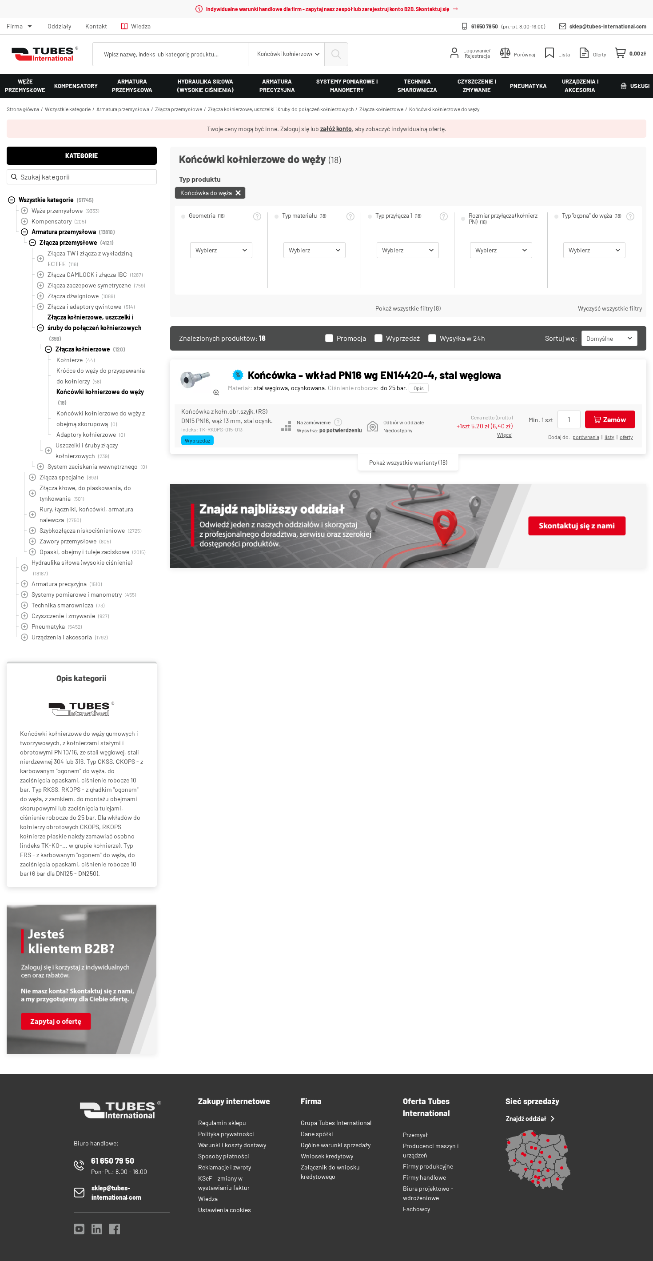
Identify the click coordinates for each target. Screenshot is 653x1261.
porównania (586, 437)
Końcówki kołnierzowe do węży (444, 109)
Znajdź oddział (526, 1118)
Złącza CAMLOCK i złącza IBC (95, 274)
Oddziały (59, 26)
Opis (419, 388)
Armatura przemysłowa (132, 86)
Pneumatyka (528, 85)
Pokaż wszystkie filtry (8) (408, 308)
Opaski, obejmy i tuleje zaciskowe (92, 551)
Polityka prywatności (226, 1133)
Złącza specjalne (69, 477)
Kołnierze (75, 359)
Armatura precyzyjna (277, 86)
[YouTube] (79, 1231)
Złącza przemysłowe (178, 109)
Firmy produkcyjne (428, 1166)
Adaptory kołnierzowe (90, 434)
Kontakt (96, 26)
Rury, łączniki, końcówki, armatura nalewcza (86, 514)
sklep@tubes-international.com (607, 26)
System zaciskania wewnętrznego (97, 466)
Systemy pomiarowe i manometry (347, 86)
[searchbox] (170, 54)
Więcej (505, 434)
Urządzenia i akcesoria (580, 86)
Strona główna (23, 109)
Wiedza (141, 26)
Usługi (639, 85)
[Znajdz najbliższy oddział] (408, 565)
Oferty (626, 436)
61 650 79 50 (484, 26)
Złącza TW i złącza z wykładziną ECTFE (90, 258)
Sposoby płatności (223, 1156)
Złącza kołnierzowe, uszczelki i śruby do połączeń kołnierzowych (281, 109)
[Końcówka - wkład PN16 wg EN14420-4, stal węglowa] (197, 379)
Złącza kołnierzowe (381, 109)
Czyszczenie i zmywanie (477, 86)
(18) (408, 462)
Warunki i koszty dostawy (232, 1145)
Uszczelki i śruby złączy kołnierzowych (87, 450)
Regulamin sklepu (222, 1122)
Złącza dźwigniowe (81, 295)
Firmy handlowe (424, 1177)
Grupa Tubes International (336, 1122)
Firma (15, 26)
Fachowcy (416, 1209)
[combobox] (286, 54)
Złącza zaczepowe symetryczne (96, 285)
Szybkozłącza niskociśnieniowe (90, 530)
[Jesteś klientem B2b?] (81, 1051)
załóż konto (336, 128)
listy (609, 437)
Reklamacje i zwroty (224, 1167)
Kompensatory (76, 85)
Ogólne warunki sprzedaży (335, 1145)
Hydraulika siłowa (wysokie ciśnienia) (205, 86)
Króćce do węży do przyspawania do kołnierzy (100, 376)
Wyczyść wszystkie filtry (610, 308)
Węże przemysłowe (25, 86)
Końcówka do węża (206, 192)
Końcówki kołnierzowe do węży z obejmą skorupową (100, 418)
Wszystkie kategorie (68, 109)
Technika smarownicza (417, 86)
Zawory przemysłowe (75, 541)
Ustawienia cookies (224, 1209)
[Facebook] (114, 1231)
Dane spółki (317, 1133)
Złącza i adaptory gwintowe (91, 306)
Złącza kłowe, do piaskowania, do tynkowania (85, 493)
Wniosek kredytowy (327, 1156)
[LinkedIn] (97, 1231)
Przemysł (415, 1134)
